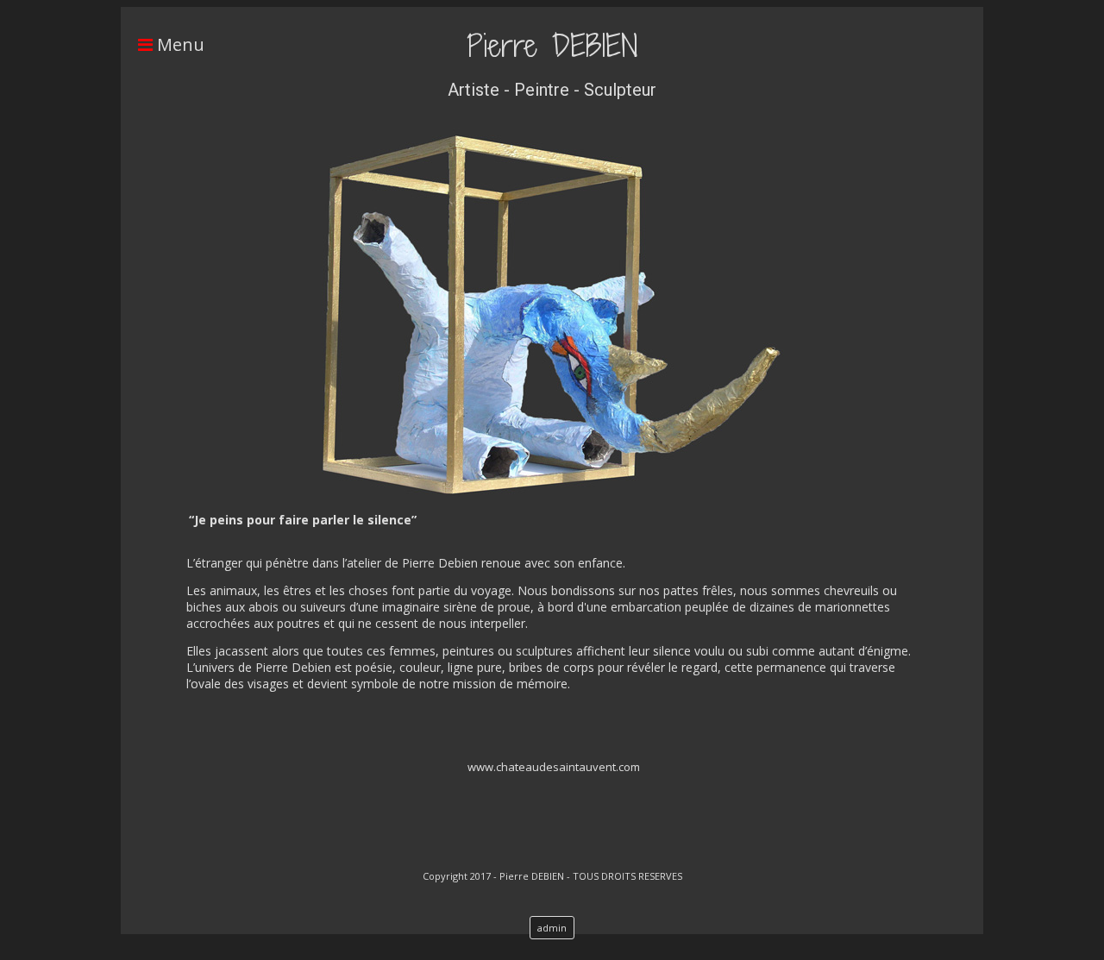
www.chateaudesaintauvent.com (553, 767)
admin (552, 927)
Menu (178, 44)
